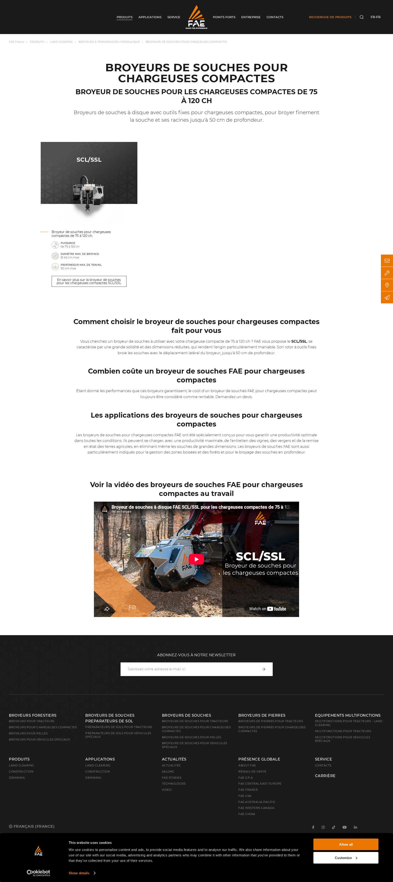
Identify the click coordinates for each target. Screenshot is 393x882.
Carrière (325, 776)
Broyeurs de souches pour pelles (191, 737)
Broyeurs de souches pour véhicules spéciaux (194, 745)
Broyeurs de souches (186, 715)
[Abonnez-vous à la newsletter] (387, 297)
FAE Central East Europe (260, 783)
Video (167, 789)
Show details (79, 873)
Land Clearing (98, 765)
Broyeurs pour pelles (28, 733)
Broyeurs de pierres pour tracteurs (270, 721)
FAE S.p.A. (246, 777)
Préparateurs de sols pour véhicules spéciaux (118, 735)
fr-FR (375, 17)
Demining (17, 777)
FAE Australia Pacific (257, 802)
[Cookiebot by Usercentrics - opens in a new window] (38, 873)
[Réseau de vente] (387, 285)
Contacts (323, 765)
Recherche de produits (330, 17)
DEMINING (93, 777)
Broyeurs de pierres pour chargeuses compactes (272, 729)
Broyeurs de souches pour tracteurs (195, 721)
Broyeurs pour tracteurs (32, 721)
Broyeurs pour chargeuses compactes (43, 727)
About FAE (247, 765)
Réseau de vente (252, 771)
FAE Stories (171, 777)
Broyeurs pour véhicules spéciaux (39, 739)
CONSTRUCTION (97, 771)
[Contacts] (387, 261)
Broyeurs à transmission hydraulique (109, 41)
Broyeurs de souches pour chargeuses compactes (196, 729)
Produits (37, 41)
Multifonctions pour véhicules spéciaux (342, 739)
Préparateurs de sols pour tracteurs (118, 727)
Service (323, 759)
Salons (168, 771)
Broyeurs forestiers (33, 715)
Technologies (174, 783)
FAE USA (245, 796)
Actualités (174, 759)
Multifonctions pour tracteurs (343, 731)
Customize (343, 858)
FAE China (246, 814)
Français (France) (34, 826)
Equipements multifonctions (348, 715)
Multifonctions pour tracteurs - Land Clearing (349, 723)
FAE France (16, 41)
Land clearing (62, 41)
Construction (21, 771)
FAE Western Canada (256, 808)
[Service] (387, 273)
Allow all (346, 844)
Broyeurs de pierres (262, 715)
